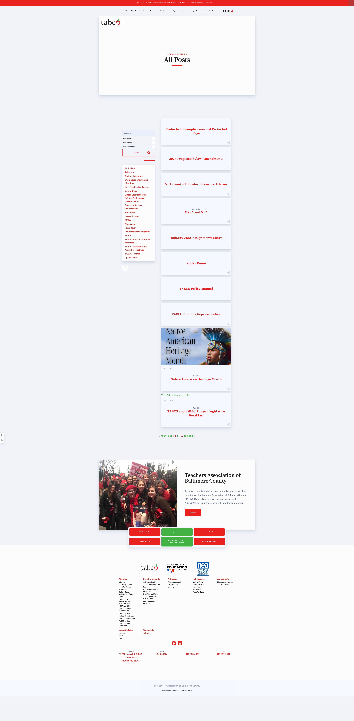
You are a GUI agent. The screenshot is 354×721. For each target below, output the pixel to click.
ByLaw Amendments (209, 541)
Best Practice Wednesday (137, 187)
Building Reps (198, 582)
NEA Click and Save (150, 594)
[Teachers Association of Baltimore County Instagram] (228, 11)
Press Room (130, 228)
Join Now (122, 582)
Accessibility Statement (171, 690)
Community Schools (148, 631)
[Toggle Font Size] (2, 440)
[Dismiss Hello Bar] (351, 3)
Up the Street (131, 257)
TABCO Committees (126, 616)
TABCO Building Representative (125, 610)
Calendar (122, 633)
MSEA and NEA (124, 606)
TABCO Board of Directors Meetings (137, 241)
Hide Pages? (127, 138)
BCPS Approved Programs (149, 602)
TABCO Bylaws (124, 613)
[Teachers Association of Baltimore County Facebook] (224, 11)
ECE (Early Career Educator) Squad (125, 586)
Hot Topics (130, 212)
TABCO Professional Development (151, 598)
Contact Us (161, 654)
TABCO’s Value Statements (124, 625)
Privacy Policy (187, 690)
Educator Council (174, 582)
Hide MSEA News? (129, 146)
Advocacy (129, 172)
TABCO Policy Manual (127, 618)
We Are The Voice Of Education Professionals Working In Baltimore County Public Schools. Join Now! (174, 3)
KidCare (171, 587)
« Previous (165, 436)
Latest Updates (132, 216)
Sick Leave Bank (149, 582)
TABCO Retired (124, 621)
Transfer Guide (198, 592)
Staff (121, 597)
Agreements (223, 579)
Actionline (130, 168)
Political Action (173, 585)
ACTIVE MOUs (223, 585)
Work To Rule (145, 541)
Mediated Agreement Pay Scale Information (177, 541)
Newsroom (130, 224)
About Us (193, 512)
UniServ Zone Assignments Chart (126, 593)
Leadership (123, 589)
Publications (198, 579)
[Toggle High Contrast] (2, 435)
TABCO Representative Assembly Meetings (136, 248)
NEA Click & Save (145, 532)
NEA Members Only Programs (150, 590)
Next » (191, 436)
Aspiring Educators (134, 176)
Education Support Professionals (133, 207)
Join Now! (177, 532)
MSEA (128, 220)
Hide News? (127, 142)
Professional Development (137, 231)
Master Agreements (225, 582)
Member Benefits (151, 579)
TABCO (128, 235)
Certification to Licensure (198, 586)
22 (185, 436)
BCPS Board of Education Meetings (136, 181)
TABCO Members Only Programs (151, 586)
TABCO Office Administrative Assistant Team (124, 601)
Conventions (131, 191)
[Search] (232, 11)
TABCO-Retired (132, 253)
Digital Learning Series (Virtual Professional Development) (135, 198)
